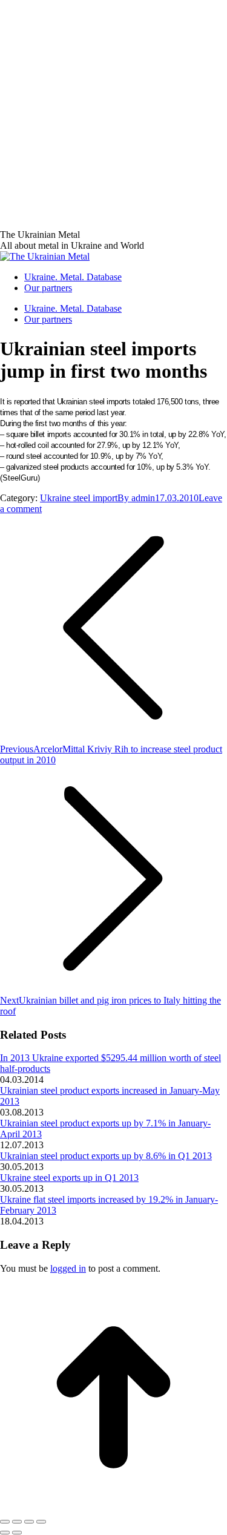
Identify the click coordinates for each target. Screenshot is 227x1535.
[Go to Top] (113, 1507)
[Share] (17, 1521)
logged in (68, 1268)
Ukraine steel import (78, 498)
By (136, 498)
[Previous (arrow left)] (5, 1532)
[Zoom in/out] (41, 1521)
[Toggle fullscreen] (29, 1521)
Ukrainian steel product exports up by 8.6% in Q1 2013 (106, 1156)
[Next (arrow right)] (17, 1532)
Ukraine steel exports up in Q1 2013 (69, 1177)
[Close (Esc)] (5, 1521)
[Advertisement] (113, 113)
